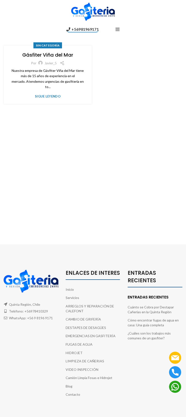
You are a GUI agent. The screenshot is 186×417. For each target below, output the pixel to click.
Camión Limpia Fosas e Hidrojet (89, 378)
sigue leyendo (48, 96)
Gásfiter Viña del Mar (47, 55)
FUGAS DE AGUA (79, 344)
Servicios (72, 298)
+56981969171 (85, 29)
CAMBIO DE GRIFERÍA (83, 319)
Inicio (70, 289)
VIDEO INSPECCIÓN (82, 369)
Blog (69, 386)
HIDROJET (74, 353)
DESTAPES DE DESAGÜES (86, 328)
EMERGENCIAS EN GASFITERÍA (91, 336)
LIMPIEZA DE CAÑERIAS (85, 361)
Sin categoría (48, 45)
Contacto (73, 394)
